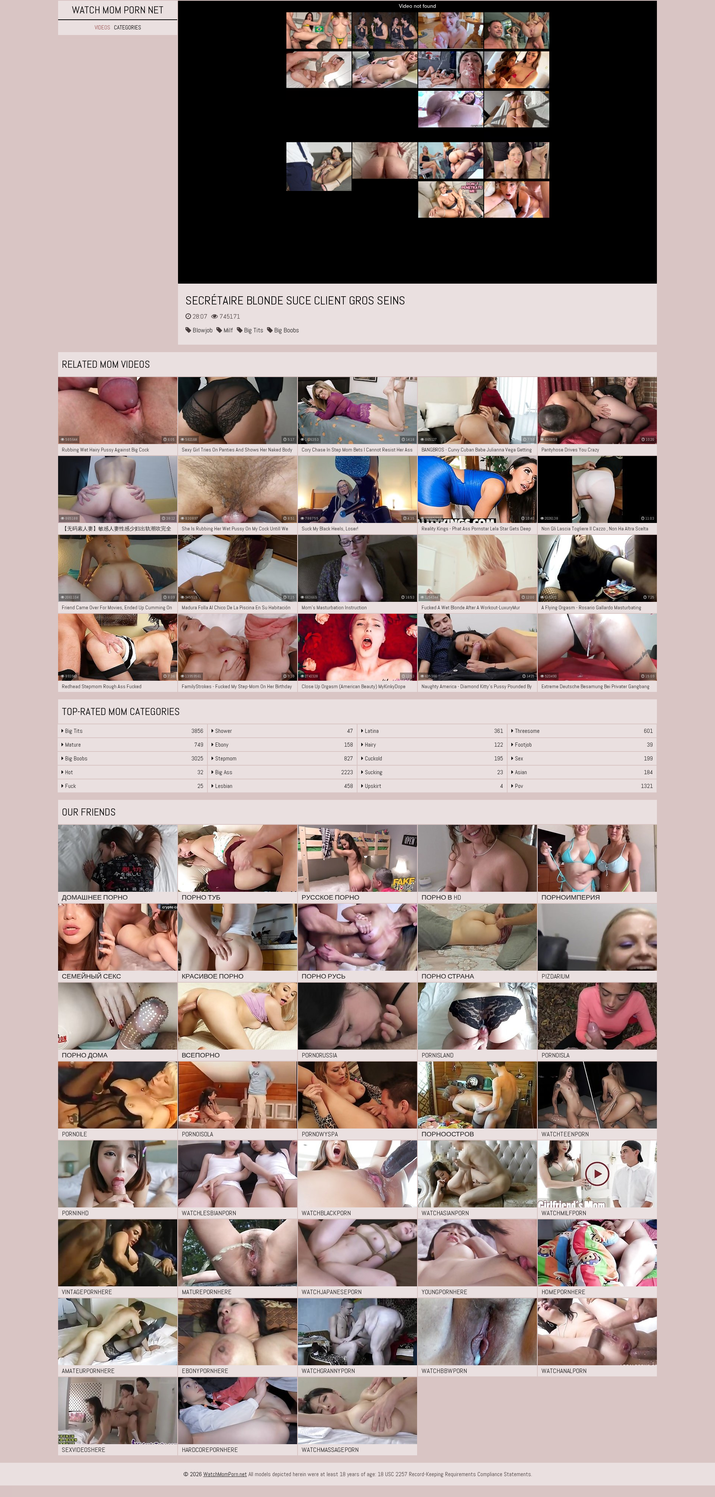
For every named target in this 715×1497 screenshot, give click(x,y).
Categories (127, 27)
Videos (102, 27)
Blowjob (202, 330)
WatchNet (117, 9)
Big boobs (286, 330)
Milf (227, 330)
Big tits (252, 330)
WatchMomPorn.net (225, 1474)
